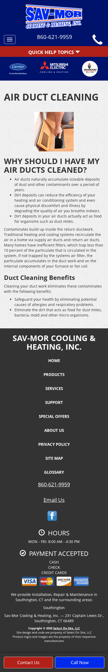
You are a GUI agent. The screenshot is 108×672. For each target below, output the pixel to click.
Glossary (54, 472)
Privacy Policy (54, 444)
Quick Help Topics (51, 52)
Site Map (54, 458)
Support (54, 402)
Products (54, 374)
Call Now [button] (80, 662)
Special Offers (54, 416)
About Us (54, 430)
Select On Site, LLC (66, 628)
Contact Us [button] (28, 662)
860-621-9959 (54, 484)
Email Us (54, 499)
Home (54, 360)
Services (54, 388)
